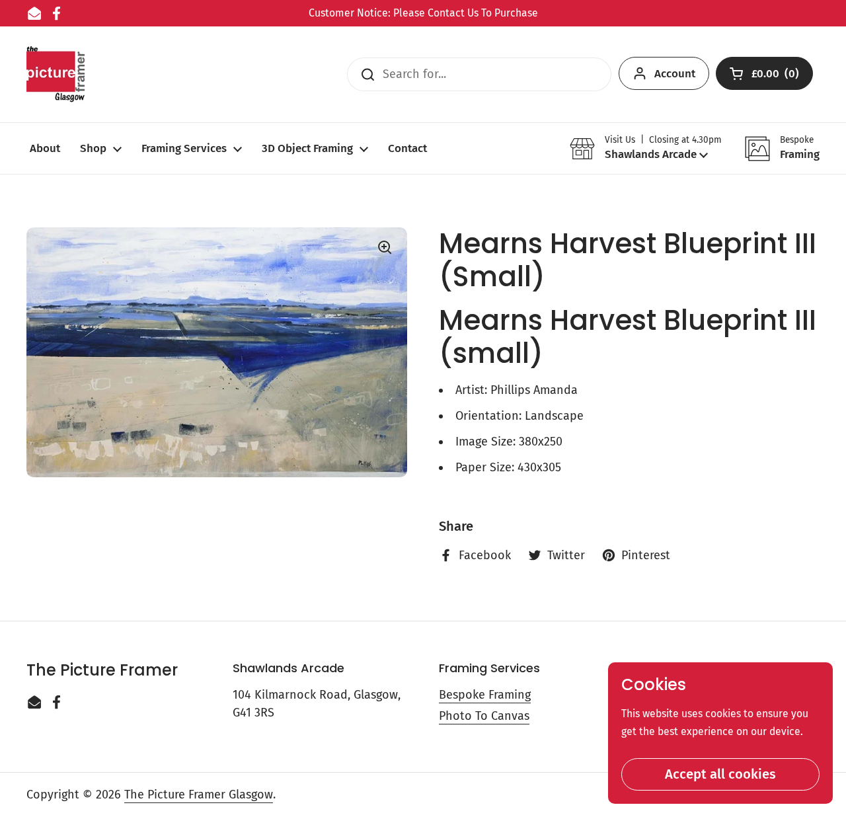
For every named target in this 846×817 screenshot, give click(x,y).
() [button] (776, 76)
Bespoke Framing (485, 694)
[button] (646, 148)
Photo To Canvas (484, 716)
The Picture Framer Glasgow (198, 794)
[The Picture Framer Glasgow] (55, 74)
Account (674, 74)
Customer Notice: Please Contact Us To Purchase (423, 13)
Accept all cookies (720, 774)
